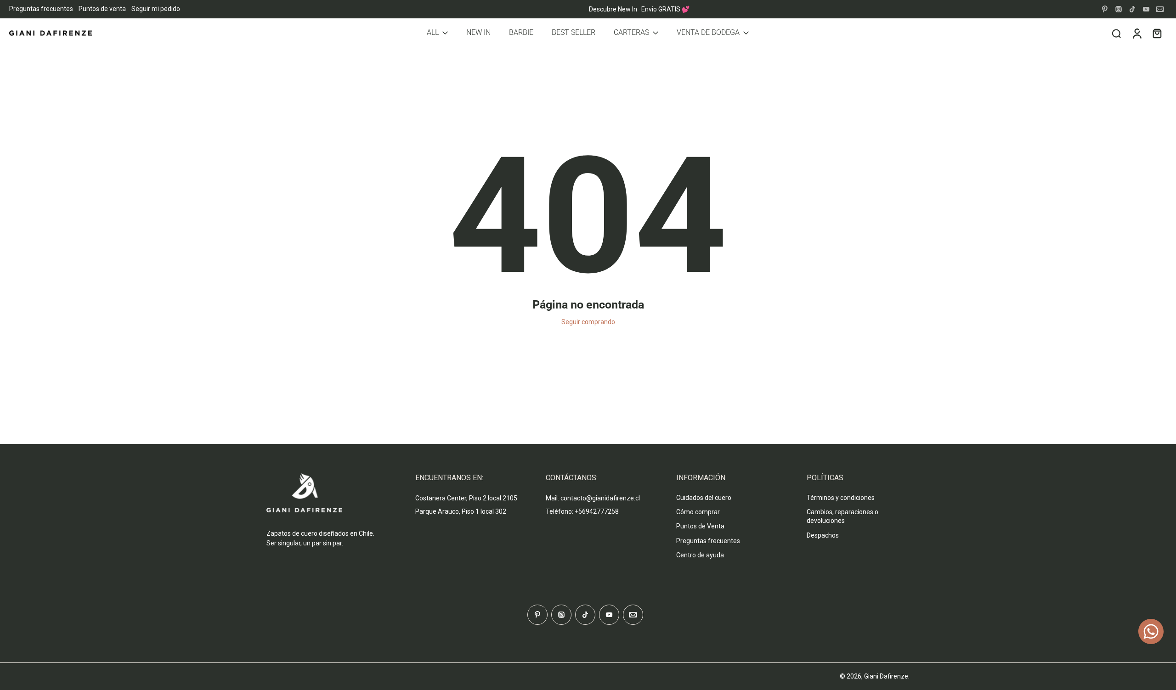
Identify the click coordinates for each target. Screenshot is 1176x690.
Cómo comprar (698, 512)
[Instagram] (1118, 9)
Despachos (823, 535)
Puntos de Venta (700, 526)
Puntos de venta (102, 8)
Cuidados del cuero (703, 497)
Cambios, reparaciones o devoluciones (842, 516)
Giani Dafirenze (886, 676)
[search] (1116, 33)
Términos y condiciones (841, 497)
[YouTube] (1146, 9)
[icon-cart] (1157, 33)
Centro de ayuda (700, 555)
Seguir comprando (588, 321)
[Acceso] (1136, 33)
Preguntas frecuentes (41, 8)
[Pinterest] (1105, 9)
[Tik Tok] (1132, 9)
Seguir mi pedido (155, 8)
